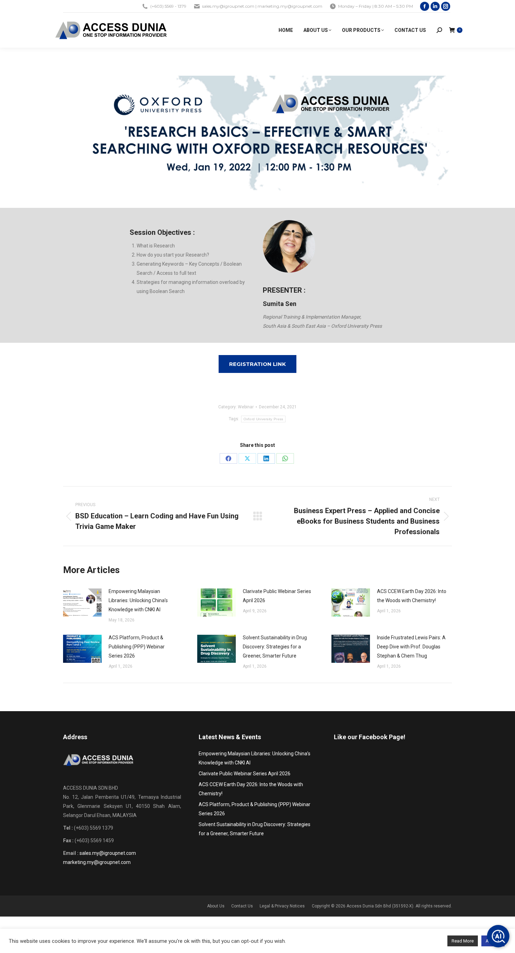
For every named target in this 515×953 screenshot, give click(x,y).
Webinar (246, 406)
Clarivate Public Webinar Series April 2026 (277, 595)
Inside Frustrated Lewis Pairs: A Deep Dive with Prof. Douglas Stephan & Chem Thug (411, 647)
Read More (463, 941)
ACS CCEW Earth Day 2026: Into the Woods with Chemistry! (411, 595)
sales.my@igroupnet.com (108, 853)
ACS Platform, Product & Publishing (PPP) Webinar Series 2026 (137, 647)
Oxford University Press (263, 419)
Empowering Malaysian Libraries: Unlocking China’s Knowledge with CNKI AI (138, 600)
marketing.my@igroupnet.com (97, 862)
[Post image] (82, 602)
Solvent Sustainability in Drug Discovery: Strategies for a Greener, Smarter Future (275, 647)
